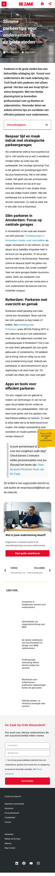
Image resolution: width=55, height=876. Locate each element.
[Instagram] (38, 863)
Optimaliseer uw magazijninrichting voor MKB (33, 624)
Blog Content (30, 52)
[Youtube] (31, 863)
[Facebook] (24, 863)
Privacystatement (12, 813)
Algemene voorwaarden (14, 804)
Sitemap (8, 843)
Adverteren (9, 834)
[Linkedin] (17, 863)
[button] (46, 124)
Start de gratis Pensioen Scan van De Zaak (27, 469)
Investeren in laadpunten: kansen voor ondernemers (34, 604)
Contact (8, 822)
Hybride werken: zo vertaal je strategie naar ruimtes (33, 703)
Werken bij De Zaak (12, 839)
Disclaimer (9, 808)
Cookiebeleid (10, 817)
